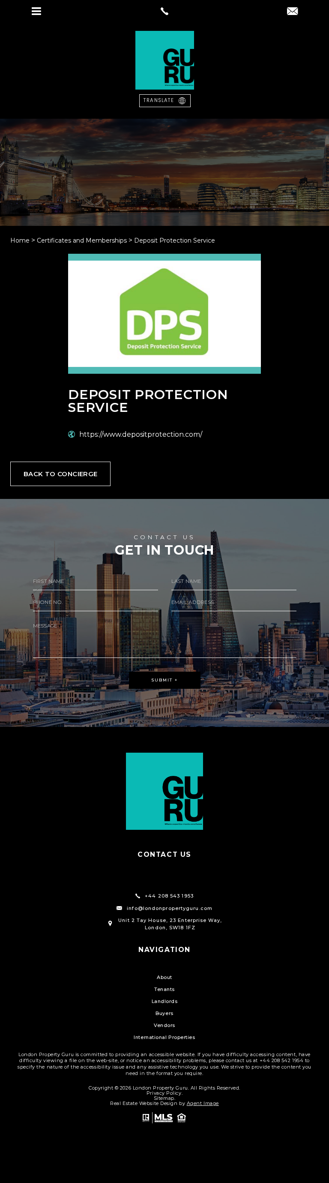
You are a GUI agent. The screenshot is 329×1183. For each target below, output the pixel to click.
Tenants (164, 989)
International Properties (164, 1037)
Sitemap (164, 1098)
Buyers (164, 1013)
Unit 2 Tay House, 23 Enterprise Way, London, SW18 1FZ (170, 924)
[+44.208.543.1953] (164, 11)
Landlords (165, 1001)
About (164, 977)
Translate (159, 100)
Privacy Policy (164, 1093)
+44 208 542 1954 (282, 1060)
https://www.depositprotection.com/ (140, 434)
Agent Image (203, 1103)
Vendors (164, 1025)
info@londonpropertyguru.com (169, 908)
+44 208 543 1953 (169, 896)
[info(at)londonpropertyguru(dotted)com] (292, 12)
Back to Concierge (60, 474)
